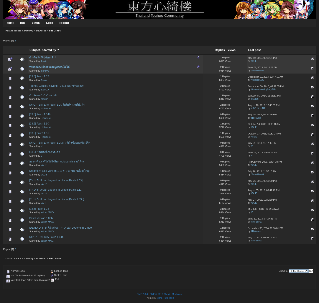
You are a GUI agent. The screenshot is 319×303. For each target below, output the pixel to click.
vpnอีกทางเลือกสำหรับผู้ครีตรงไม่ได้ (49, 67)
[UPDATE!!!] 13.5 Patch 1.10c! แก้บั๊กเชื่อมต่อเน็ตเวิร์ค (59, 142)
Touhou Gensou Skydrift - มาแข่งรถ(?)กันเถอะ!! (56, 85)
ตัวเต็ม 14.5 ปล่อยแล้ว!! (42, 57)
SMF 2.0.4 (142, 294)
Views (231, 50)
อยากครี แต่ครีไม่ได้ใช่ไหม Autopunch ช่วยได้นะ (56, 161)
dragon (44, 99)
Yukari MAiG (257, 70)
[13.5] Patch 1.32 (39, 76)
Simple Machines (173, 294)
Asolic (44, 61)
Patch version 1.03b (41, 218)
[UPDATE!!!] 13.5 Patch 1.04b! (46, 237)
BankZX (45, 89)
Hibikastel (46, 108)
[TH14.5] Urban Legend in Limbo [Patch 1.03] (55, 180)
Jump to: (283, 271)
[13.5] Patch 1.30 (39, 123)
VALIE (254, 61)
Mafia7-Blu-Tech (165, 297)
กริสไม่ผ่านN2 (258, 108)
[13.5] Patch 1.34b (40, 114)
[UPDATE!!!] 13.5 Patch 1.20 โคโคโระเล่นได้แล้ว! (57, 104)
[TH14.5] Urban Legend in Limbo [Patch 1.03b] (56, 199)
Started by (49, 50)
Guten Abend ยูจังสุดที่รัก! (264, 89)
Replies (220, 50)
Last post (254, 50)
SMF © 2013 (156, 294)
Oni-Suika (256, 221)
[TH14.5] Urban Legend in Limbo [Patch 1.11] (55, 189)
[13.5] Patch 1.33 (39, 208)
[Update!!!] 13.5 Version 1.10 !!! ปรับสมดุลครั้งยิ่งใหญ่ (59, 170)
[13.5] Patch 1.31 (39, 133)
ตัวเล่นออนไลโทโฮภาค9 (43, 95)
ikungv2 (45, 70)
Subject (35, 50)
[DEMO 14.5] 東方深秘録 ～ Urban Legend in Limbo (60, 227)
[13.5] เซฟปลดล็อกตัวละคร (44, 152)
